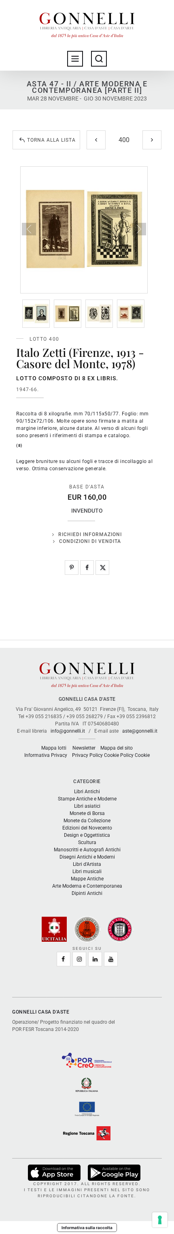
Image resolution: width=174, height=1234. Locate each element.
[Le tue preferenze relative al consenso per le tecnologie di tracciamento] (160, 1220)
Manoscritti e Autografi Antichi (87, 850)
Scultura (87, 842)
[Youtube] (111, 959)
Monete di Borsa (87, 813)
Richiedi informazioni (90, 534)
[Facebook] (87, 567)
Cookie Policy (119, 755)
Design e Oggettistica (87, 835)
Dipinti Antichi (87, 893)
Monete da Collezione (87, 820)
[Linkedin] (95, 959)
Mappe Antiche (87, 879)
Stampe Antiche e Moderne (87, 799)
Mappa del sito (116, 748)
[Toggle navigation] (75, 59)
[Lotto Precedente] (96, 139)
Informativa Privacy (45, 755)
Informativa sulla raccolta (87, 1227)
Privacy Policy (87, 755)
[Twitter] (102, 567)
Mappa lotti (53, 748)
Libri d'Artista (87, 864)
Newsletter (83, 748)
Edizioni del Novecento (87, 828)
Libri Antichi (87, 791)
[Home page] (87, 23)
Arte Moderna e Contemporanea (87, 886)
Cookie (142, 755)
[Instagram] (79, 959)
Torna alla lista (51, 140)
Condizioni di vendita (90, 541)
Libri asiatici (87, 806)
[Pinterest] (72, 567)
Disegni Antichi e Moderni (87, 857)
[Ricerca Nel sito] (99, 59)
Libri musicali (87, 871)
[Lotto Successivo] (151, 139)
